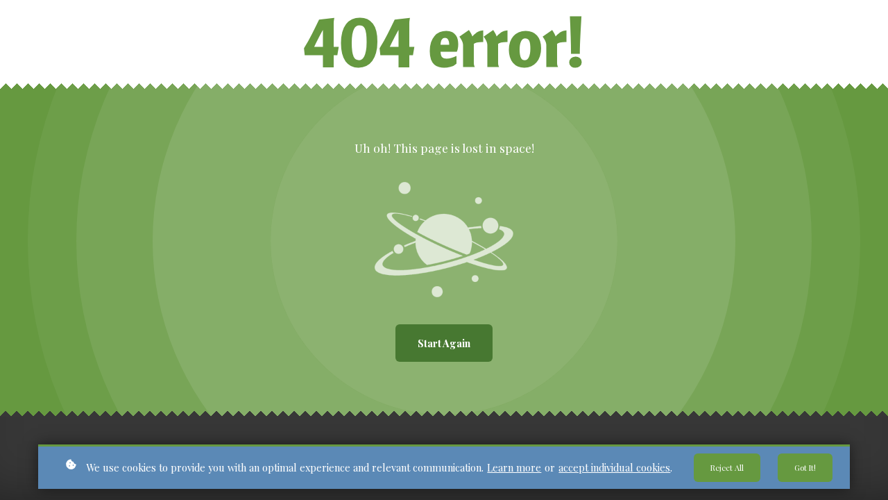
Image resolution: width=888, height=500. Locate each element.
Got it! (805, 467)
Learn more (514, 467)
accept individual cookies (614, 467)
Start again (444, 343)
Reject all (727, 467)
